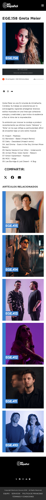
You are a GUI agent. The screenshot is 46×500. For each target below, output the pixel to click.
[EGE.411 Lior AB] (23, 387)
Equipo (6, 494)
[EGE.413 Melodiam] (23, 299)
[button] (42, 5)
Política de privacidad (32, 494)
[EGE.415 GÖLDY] (23, 211)
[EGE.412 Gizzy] (23, 343)
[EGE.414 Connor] (23, 255)
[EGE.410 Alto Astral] (23, 431)
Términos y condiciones (23, 497)
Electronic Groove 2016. (19, 490)
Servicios (16, 494)
